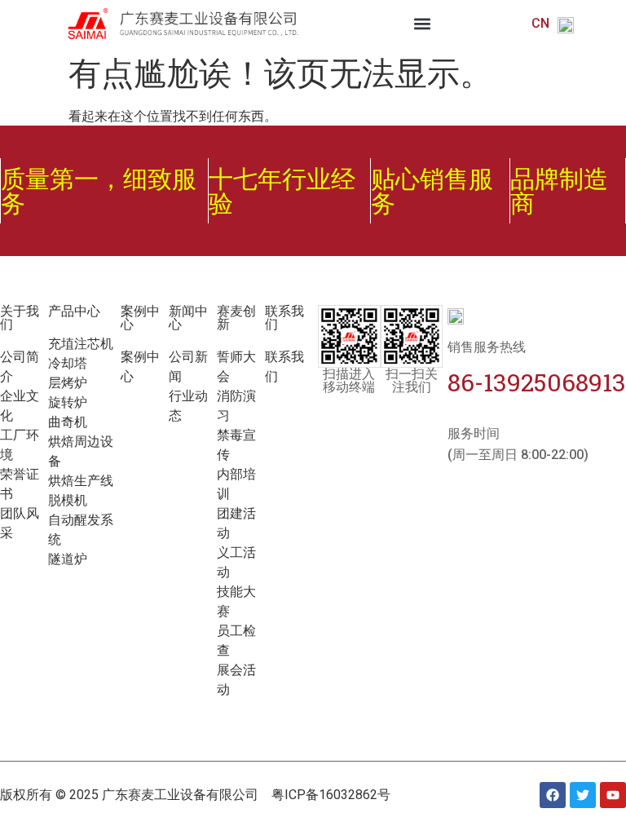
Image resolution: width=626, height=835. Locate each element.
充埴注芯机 (80, 343)
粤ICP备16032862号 (330, 794)
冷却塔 (67, 363)
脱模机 (67, 500)
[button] (422, 24)
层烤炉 (67, 383)
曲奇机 (67, 422)
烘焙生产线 (80, 480)
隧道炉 (67, 559)
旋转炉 (67, 402)
